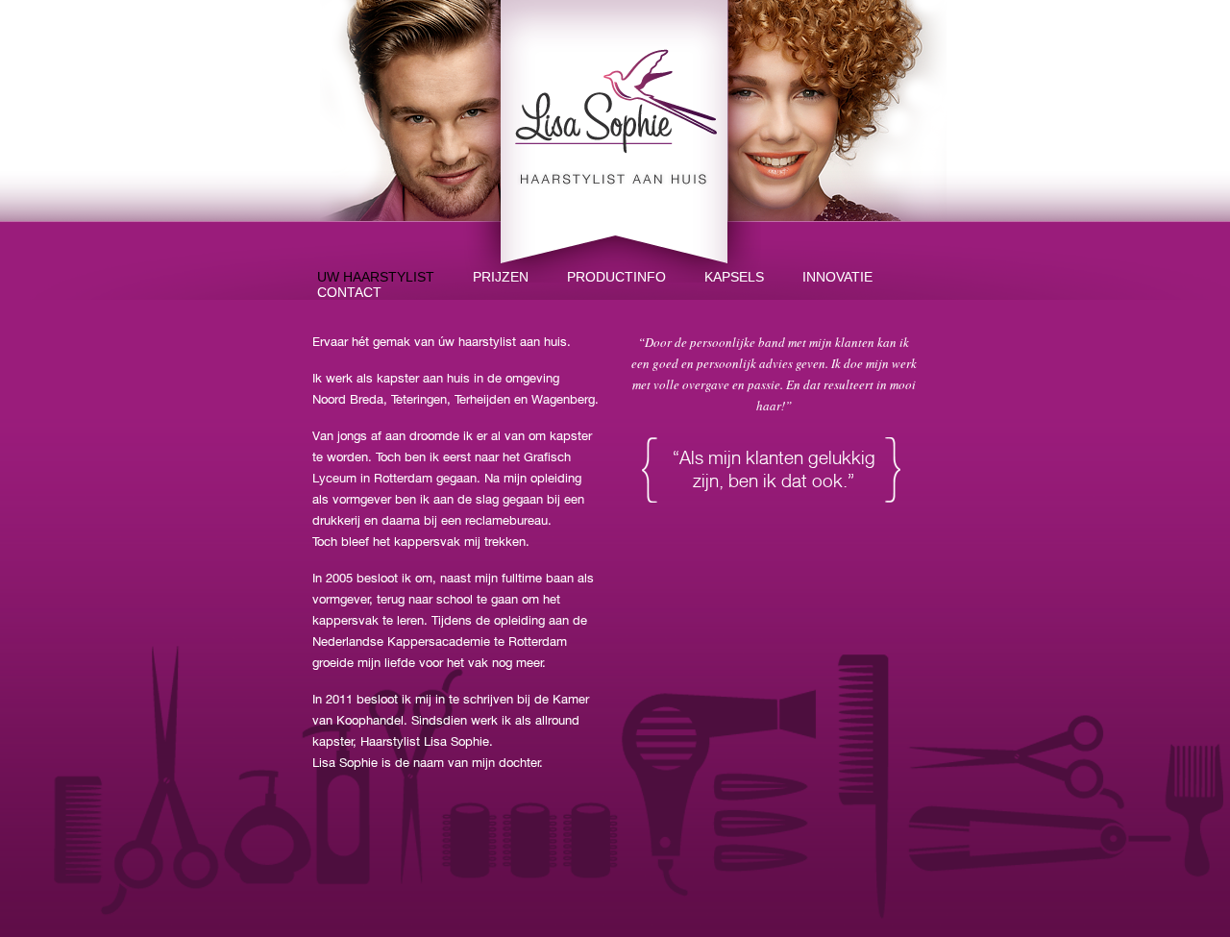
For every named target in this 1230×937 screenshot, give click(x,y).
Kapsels (734, 276)
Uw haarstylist (375, 276)
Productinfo (616, 276)
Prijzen (501, 276)
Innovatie (837, 276)
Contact (349, 292)
